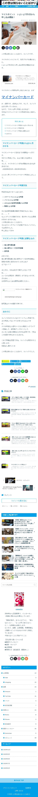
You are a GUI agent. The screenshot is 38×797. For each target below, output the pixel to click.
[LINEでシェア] (14, 47)
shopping (6, 361)
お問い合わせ (19, 790)
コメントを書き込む (19, 501)
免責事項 (28, 788)
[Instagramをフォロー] (19, 380)
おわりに (9, 133)
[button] (18, 47)
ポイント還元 (15, 361)
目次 (16, 121)
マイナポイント (26, 361)
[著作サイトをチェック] (11, 380)
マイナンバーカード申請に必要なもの (18, 131)
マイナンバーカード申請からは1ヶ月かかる (19, 125)
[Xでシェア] (3, 47)
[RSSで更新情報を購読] (26, 380)
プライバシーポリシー (10, 788)
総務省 (18, 364)
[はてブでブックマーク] (10, 47)
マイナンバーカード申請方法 (15, 128)
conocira (19, 609)
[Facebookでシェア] (7, 47)
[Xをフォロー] (15, 380)
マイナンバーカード (18, 97)
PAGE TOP (19, 780)
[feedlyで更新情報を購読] (22, 380)
